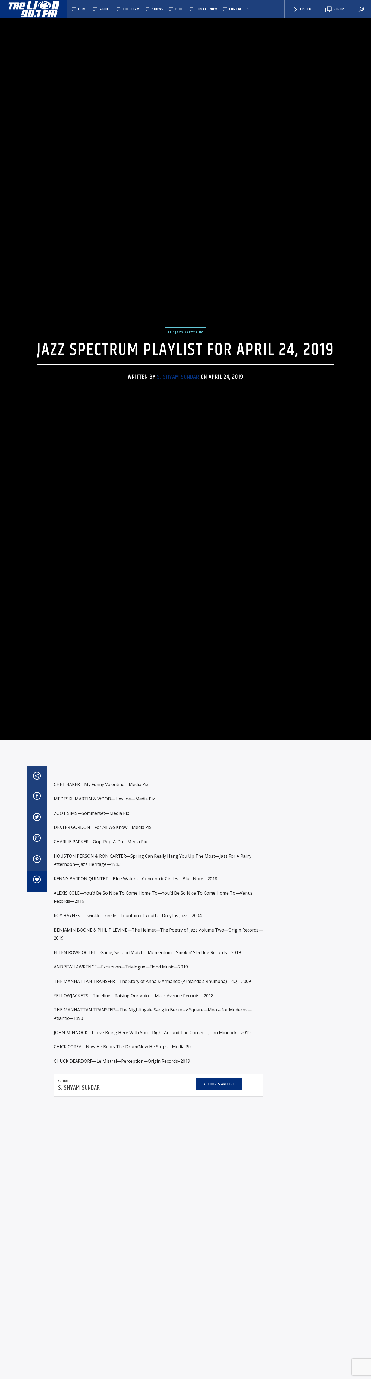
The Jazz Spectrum (185, 354)
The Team (131, 9)
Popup (338, 9)
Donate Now (206, 9)
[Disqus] (158, 1224)
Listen (305, 9)
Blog (179, 9)
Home (82, 9)
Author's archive (219, 1133)
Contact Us (239, 9)
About (105, 9)
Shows (158, 9)
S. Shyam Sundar (178, 399)
